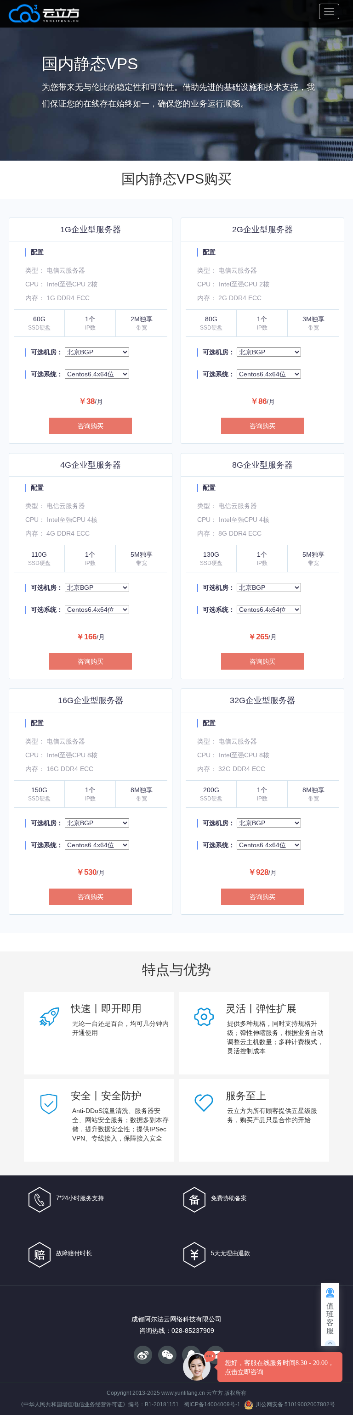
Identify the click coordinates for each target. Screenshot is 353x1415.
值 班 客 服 (330, 1318)
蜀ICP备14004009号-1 (212, 1404)
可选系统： (47, 374)
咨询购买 (90, 426)
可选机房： (47, 352)
